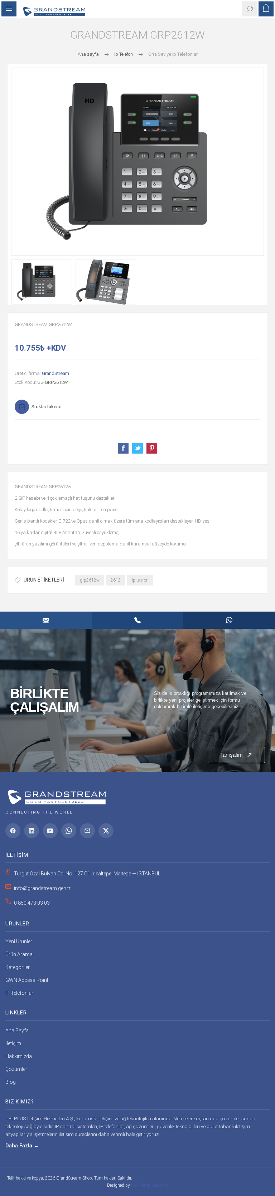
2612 (116, 580)
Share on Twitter (137, 448)
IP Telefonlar (19, 993)
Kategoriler (17, 967)
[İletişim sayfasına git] (137, 700)
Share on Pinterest (151, 448)
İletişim (13, 1043)
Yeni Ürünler (18, 941)
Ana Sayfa (17, 1030)
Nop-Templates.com (149, 1185)
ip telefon (140, 580)
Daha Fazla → (22, 1146)
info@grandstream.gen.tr (42, 888)
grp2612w (90, 580)
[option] (42, 282)
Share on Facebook (123, 448)
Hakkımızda (18, 1056)
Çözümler (16, 1069)
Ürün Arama (19, 954)
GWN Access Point (26, 980)
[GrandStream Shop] (55, 795)
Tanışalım (236, 755)
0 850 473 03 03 (32, 903)
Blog (10, 1082)
